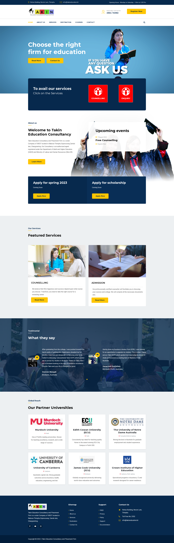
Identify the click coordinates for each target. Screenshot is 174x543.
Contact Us (55, 66)
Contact (91, 22)
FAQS (102, 510)
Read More (36, 64)
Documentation (105, 525)
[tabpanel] (57, 362)
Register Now (136, 11)
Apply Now (41, 196)
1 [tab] (87, 379)
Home (30, 22)
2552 (109, 13)
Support (102, 521)
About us (41, 22)
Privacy (102, 514)
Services (52, 22)
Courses (79, 22)
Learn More (37, 162)
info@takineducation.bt (70, 2)
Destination (65, 22)
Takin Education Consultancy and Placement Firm (59, 539)
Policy (102, 517)
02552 (116, 13)
